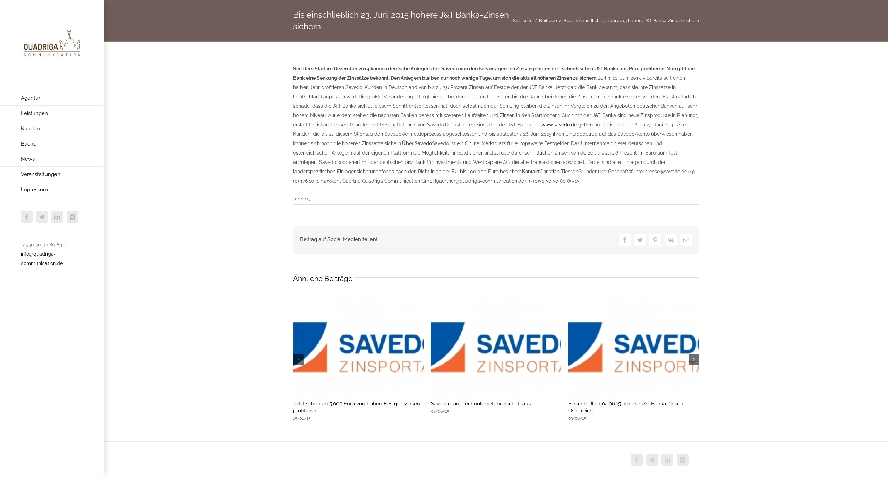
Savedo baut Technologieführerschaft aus (481, 404)
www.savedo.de (559, 125)
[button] (298, 359)
